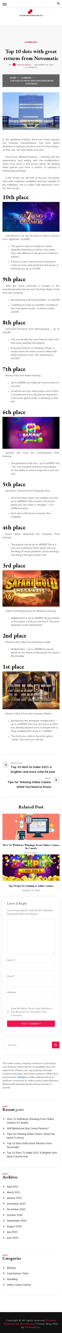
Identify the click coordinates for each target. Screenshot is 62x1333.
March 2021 (13, 1192)
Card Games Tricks (17, 1273)
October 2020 (15, 1215)
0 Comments (31, 67)
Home (13, 77)
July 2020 (12, 1232)
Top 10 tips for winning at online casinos (31, 886)
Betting (11, 1267)
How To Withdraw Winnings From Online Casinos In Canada (31, 846)
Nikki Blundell (24, 65)
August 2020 (14, 1226)
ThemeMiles (32, 1327)
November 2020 (16, 1209)
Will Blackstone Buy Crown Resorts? (28, 1128)
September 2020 (16, 1220)
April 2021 (13, 1186)
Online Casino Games (19, 1284)
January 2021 (14, 1197)
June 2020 (12, 1237)
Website (11, 992)
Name (11, 960)
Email (11, 976)
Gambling (31, 42)
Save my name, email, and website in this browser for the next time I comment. (31, 1012)
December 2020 (16, 1203)
